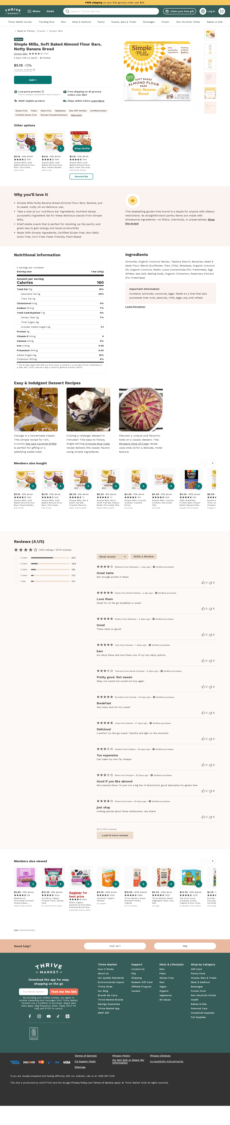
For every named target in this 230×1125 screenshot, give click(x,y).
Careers (135, 991)
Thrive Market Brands (110, 999)
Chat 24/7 (115, 946)
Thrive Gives (105, 986)
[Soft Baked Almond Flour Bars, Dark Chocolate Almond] (81, 142)
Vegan (163, 986)
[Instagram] (39, 1016)
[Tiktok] (58, 1016)
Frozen (165, 22)
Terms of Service (86, 1055)
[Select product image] (210, 34)
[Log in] (203, 11)
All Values (165, 999)
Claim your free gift (182, 11)
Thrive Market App (109, 1008)
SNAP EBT (104, 1012)
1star (23, 581)
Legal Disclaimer (135, 306)
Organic (164, 991)
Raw (161, 982)
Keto (162, 969)
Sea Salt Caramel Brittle (41, 443)
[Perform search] (67, 11)
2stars (23, 575)
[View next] (212, 463)
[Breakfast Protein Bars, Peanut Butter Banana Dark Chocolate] (191, 479)
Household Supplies (202, 1012)
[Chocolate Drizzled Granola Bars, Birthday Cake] (26, 877)
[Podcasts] (67, 1016)
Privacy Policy (121, 1055)
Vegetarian (165, 995)
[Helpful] (203, 582)
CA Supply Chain (85, 1061)
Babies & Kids (215, 22)
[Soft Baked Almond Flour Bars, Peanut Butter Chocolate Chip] (53, 142)
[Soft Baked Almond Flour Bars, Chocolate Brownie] (26, 142)
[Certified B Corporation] (33, 1033)
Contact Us (137, 969)
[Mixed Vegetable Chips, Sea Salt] (164, 877)
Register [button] (75, 892)
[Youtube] (48, 1016)
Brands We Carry (107, 995)
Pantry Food (198, 973)
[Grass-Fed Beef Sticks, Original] (136, 877)
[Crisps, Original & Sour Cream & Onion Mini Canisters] (191, 877)
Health (195, 999)
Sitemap (80, 1067)
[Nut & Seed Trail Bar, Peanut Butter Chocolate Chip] (108, 479)
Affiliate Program (141, 986)
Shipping (136, 977)
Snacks (41, 31)
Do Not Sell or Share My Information (128, 1061)
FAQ (185, 946)
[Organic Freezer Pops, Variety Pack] (53, 877)
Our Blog (103, 991)
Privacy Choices (160, 1055)
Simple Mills (21, 53)
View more (76, 115)
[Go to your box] (221, 11)
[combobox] (111, 11)
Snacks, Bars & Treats (123, 22)
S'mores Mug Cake (97, 443)
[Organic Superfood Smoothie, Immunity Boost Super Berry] (81, 877)
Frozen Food (198, 991)
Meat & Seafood (81, 22)
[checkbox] (46, 558)
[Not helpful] (210, 583)
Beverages (149, 22)
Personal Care (199, 1008)
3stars (23, 569)
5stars (23, 558)
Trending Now (47, 22)
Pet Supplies (198, 1017)
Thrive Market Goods (20, 22)
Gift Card (196, 969)
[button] (221, 11)
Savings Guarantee (109, 1004)
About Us (103, 973)
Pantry (101, 22)
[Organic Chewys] (108, 877)
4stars (23, 563)
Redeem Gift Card (141, 982)
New (63, 22)
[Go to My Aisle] (13, 11)
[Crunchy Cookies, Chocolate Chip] (164, 479)
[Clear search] (157, 11)
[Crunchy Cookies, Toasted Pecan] (136, 479)
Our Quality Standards (111, 977)
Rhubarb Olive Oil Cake (134, 443)
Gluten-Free (166, 977)
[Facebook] (30, 1016)
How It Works (106, 969)
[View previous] (204, 463)
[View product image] (157, 71)
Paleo (162, 973)
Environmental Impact (111, 982)
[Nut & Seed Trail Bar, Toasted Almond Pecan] (81, 479)
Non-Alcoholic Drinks (188, 22)
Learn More (97, 100)
